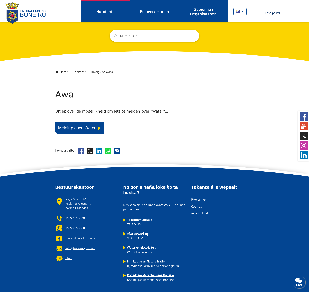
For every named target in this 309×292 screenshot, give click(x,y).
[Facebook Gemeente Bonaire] (304, 116)
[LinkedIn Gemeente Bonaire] (304, 155)
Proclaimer (198, 199)
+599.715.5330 (75, 218)
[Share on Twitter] (90, 151)
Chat (68, 258)
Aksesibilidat (199, 213)
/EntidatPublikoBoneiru (81, 238)
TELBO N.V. (139, 222)
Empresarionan (154, 11)
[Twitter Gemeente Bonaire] (304, 136)
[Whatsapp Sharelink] (108, 151)
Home (64, 72)
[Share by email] (117, 151)
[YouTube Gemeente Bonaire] (304, 126)
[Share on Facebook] (81, 151)
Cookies (196, 206)
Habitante (105, 11)
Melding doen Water (77, 127)
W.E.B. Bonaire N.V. (141, 250)
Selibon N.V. (138, 236)
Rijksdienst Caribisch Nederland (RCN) (153, 263)
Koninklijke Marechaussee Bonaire (150, 277)
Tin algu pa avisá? (102, 72)
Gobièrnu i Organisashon (203, 11)
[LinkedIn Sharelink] (99, 151)
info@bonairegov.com (80, 248)
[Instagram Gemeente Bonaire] (304, 145)
